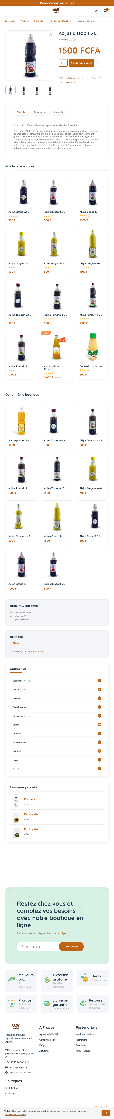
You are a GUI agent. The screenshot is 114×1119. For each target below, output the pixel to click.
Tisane (16, 768)
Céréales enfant (20, 707)
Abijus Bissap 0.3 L (18, 211)
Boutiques (81, 1045)
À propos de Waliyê (48, 1034)
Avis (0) (58, 112)
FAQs (42, 1045)
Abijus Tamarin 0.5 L (55, 314)
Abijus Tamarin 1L (18, 366)
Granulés (17, 733)
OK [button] (105, 1113)
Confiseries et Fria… (22, 716)
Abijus (16, 642)
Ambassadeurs (83, 1050)
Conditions (10, 1093)
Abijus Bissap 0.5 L (54, 211)
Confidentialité (12, 1088)
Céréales (17, 698)
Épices (16, 724)
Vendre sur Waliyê (85, 1034)
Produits (24, 21)
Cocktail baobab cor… (92, 366)
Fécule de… (32, 814)
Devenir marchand (33, 651)
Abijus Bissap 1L (88, 211)
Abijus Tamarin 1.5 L (91, 314)
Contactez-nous (47, 1039)
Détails (21, 112)
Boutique (39, 112)
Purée (15, 760)
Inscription (71, 946)
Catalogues (40, 21)
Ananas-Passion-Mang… (53, 368)
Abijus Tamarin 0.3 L (19, 314)
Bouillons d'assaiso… (22, 689)
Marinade (17, 751)
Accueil (11, 21)
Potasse (29, 799)
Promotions (81, 1039)
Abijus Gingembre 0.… (20, 263)
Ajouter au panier (81, 62)
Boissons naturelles (61, 21)
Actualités (44, 1050)
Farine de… (32, 829)
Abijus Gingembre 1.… (91, 263)
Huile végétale (19, 742)
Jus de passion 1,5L (19, 440)
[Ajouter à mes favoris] (98, 63)
